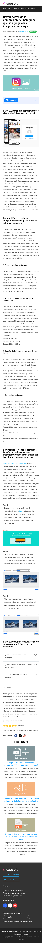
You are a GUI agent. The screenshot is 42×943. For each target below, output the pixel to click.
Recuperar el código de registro (13, 890)
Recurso (10, 8)
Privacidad (18, 931)
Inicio (4, 8)
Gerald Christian (23, 31)
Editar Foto (16, 8)
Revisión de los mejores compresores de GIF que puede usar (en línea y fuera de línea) (21, 836)
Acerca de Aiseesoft (7, 931)
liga (20, 511)
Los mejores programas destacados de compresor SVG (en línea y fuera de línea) (21, 764)
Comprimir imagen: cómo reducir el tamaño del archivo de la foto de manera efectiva (21, 800)
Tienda (12, 880)
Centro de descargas (12, 875)
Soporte (25, 931)
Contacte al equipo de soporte (12, 896)
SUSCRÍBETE (10, 917)
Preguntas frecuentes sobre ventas (14, 893)
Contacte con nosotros (21, 934)
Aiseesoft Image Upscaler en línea (15, 463)
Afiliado (37, 931)
